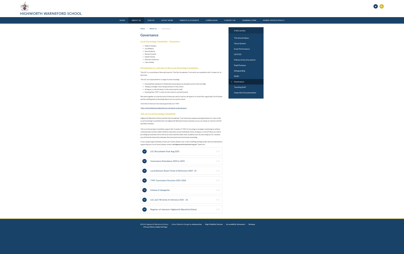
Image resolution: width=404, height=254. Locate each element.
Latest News (167, 20)
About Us (136, 20)
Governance (166, 29)
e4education (197, 224)
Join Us (151, 20)
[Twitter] (375, 6)
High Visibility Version (214, 224)
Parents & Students (189, 20)
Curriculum (211, 20)
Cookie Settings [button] (161, 227)
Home (122, 20)
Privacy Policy (149, 227)
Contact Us (229, 20)
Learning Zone (249, 20)
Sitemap (252, 224)
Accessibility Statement (235, 224)
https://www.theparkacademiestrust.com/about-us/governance (164, 108)
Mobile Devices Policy (273, 20)
